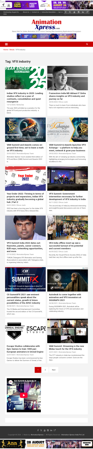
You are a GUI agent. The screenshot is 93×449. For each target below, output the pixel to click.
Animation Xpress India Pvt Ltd (72, 435)
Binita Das (20, 105)
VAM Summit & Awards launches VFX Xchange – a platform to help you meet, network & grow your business (67, 148)
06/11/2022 (53, 202)
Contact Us (35, 12)
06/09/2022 (53, 252)
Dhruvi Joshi (63, 102)
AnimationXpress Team (25, 153)
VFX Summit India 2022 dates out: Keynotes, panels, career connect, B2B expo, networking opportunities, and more (25, 247)
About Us (26, 12)
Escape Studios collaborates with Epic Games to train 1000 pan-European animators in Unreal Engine (25, 349)
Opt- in (60, 12)
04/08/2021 (53, 303)
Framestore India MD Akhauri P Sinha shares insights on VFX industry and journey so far (67, 96)
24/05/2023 (53, 102)
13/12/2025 (11, 105)
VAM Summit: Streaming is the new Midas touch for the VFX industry (66, 347)
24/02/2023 (53, 153)
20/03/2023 (11, 153)
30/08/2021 (11, 306)
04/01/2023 (11, 205)
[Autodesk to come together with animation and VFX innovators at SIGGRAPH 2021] (67, 279)
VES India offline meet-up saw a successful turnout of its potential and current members (66, 246)
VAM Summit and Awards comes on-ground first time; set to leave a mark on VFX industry (25, 148)
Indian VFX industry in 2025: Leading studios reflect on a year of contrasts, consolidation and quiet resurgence (25, 97)
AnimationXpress (37, 435)
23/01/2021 (53, 352)
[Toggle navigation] (6, 44)
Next (53, 370)
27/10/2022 (11, 254)
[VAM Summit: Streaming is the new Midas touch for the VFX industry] (67, 331)
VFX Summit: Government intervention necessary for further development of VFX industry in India (67, 196)
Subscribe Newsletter (49, 12)
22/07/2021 (11, 355)
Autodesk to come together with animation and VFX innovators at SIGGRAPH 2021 (65, 297)
